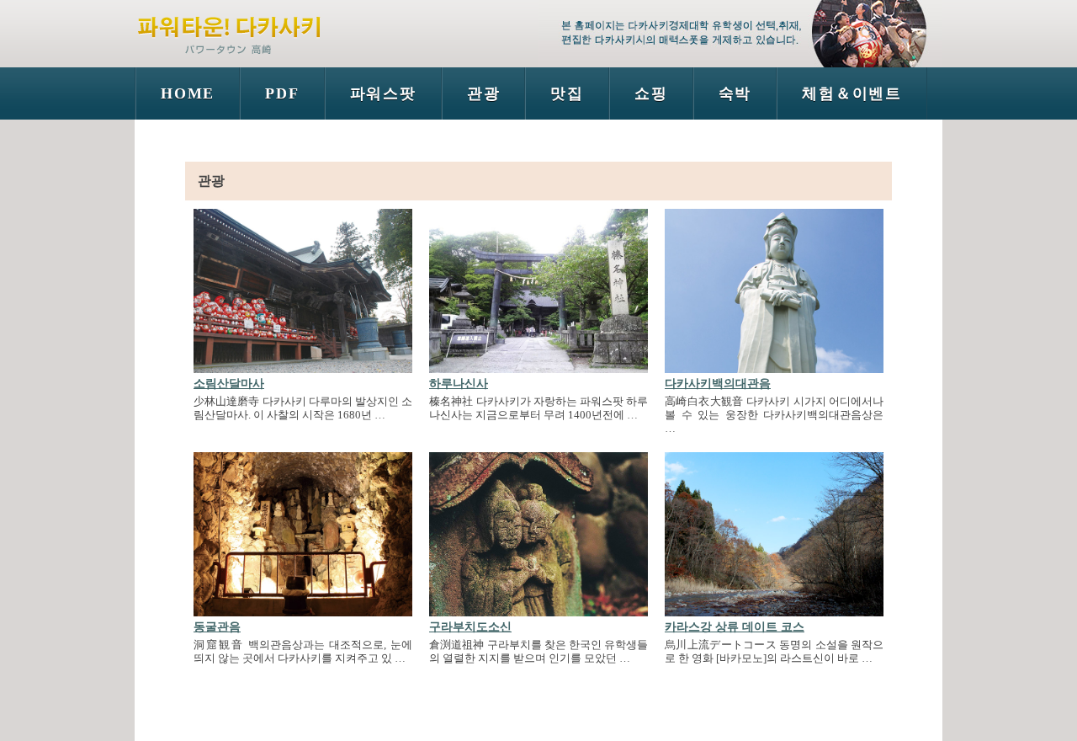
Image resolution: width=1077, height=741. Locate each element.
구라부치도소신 (470, 627)
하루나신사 (458, 383)
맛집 (567, 93)
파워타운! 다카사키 (231, 29)
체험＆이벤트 (852, 93)
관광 (484, 93)
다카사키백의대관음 (718, 383)
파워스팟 (383, 93)
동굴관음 (217, 627)
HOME (188, 93)
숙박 (735, 93)
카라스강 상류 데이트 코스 (734, 627)
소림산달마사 (229, 383)
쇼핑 (651, 93)
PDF (282, 93)
